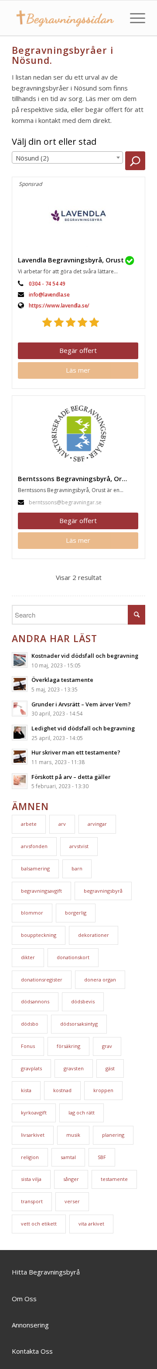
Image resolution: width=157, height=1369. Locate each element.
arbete (29, 824)
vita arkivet (91, 1223)
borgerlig (75, 912)
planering (113, 1135)
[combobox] (67, 157)
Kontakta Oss (32, 1351)
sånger (71, 1179)
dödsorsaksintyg (79, 1023)
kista (26, 1090)
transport (32, 1201)
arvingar (97, 824)
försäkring (68, 1046)
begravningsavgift (41, 890)
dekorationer (93, 935)
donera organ (100, 979)
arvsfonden (34, 846)
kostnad (62, 1090)
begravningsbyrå (103, 890)
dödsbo (29, 1023)
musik (73, 1135)
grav (107, 1046)
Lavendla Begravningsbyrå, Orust (71, 259)
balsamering (35, 868)
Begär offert (78, 350)
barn (77, 868)
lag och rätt (81, 1112)
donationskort (73, 957)
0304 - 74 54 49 (47, 283)
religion (30, 1157)
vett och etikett (39, 1223)
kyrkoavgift (34, 1112)
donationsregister (41, 979)
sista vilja (31, 1179)
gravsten (74, 1068)
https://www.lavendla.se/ (59, 305)
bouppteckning (38, 935)
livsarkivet (32, 1135)
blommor (32, 912)
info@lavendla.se (49, 294)
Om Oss (24, 1298)
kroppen (103, 1090)
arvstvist (79, 846)
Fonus (28, 1046)
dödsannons (35, 1001)
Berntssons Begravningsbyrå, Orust (75, 478)
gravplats (31, 1068)
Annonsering (30, 1324)
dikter (28, 957)
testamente (114, 1179)
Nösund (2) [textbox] (32, 158)
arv (62, 824)
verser (72, 1201)
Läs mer (78, 370)
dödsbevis (83, 1001)
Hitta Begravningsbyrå (46, 1272)
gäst (110, 1068)
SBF (102, 1157)
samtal (68, 1157)
